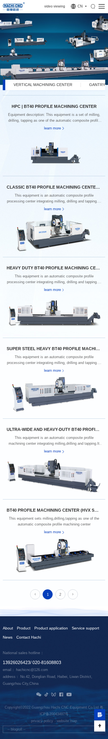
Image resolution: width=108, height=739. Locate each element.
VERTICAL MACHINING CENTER (43, 85)
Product (23, 628)
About (8, 628)
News (7, 637)
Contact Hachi (28, 637)
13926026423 (16, 662)
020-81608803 (46, 662)
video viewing (54, 6)
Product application (51, 628)
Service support (85, 628)
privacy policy (42, 721)
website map (67, 721)
